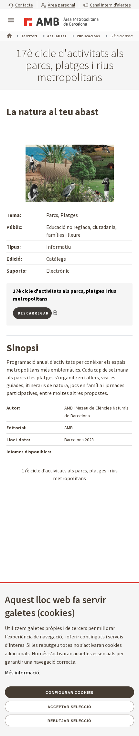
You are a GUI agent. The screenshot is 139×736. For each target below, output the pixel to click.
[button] (20, 4)
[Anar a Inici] (8, 35)
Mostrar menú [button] (11, 14)
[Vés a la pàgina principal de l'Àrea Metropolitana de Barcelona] (60, 21)
